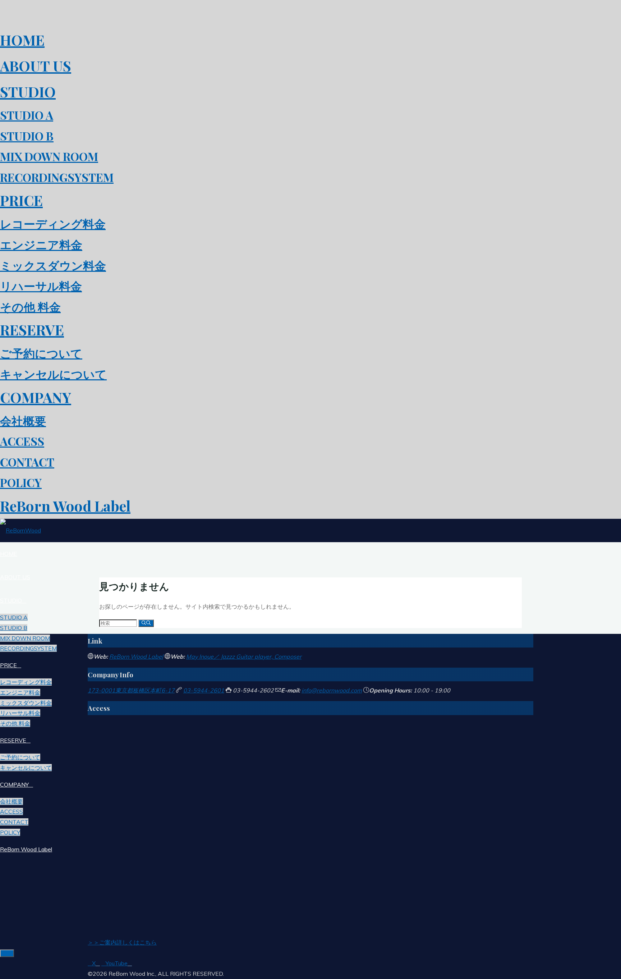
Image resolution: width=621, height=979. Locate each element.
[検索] (146, 623)
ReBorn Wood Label (136, 656)
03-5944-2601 (203, 690)
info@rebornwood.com (332, 690)
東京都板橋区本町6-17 (131, 690)
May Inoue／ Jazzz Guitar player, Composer (244, 656)
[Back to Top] (7, 953)
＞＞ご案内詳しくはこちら (122, 942)
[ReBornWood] (20, 530)
